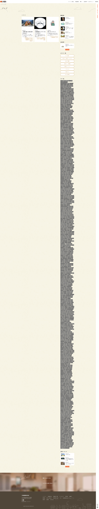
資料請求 (47, 499)
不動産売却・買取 (55, 496)
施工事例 (66, 496)
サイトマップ (28, 501)
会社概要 (70, 496)
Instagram (97, 504)
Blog (97, 506)
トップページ (44, 496)
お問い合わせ (52, 499)
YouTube (97, 507)
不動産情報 (77, 1)
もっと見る (67, 49)
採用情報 (96, 1)
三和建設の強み (50, 496)
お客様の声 (85, 1)
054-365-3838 (53, 480)
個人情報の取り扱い (24, 501)
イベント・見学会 (71, 1)
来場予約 (44, 499)
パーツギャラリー (61, 496)
